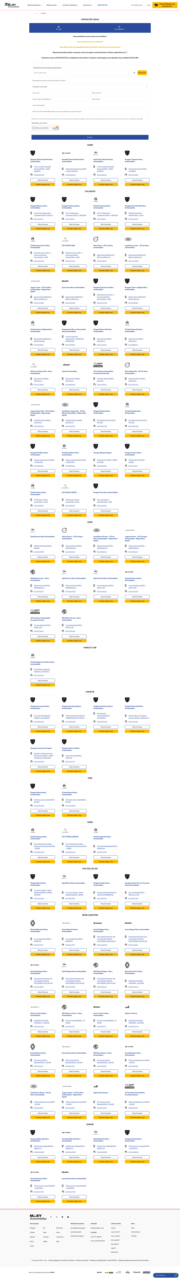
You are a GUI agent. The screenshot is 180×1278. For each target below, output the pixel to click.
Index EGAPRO (112, 1260)
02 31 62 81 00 (39, 506)
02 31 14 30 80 (39, 384)
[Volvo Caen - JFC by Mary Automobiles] (96, 239)
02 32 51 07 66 (70, 631)
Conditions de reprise (77, 1236)
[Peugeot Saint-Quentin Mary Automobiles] (33, 153)
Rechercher (142, 73)
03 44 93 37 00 (39, 806)
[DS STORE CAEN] (66, 239)
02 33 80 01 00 (39, 852)
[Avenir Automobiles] (68, 365)
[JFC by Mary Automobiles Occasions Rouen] (130, 1086)
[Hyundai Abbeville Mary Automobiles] (67, 1133)
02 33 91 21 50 (133, 722)
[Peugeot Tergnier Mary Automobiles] (128, 153)
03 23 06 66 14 (102, 175)
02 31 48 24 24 (102, 384)
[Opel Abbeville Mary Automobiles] (96, 1133)
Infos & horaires (43, 180)
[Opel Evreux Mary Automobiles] (65, 572)
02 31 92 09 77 (38, 219)
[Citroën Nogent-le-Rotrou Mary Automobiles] (33, 656)
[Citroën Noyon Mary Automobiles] (65, 786)
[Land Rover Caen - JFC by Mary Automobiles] (129, 239)
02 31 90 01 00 (102, 426)
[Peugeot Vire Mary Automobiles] (96, 486)
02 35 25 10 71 (70, 1026)
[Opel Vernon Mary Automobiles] (96, 572)
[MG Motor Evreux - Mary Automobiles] (33, 572)
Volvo (58, 1232)
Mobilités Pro (102, 5)
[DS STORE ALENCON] (66, 830)
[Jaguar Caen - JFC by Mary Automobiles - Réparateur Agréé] (36, 281)
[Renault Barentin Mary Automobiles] (33, 923)
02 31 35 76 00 (102, 261)
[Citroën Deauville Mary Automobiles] (128, 323)
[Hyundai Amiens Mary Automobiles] (35, 1172)
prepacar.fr (114, 1252)
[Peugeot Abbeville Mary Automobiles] (33, 1133)
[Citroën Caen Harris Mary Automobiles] (33, 239)
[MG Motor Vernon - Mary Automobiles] (65, 612)
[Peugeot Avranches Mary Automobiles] (33, 700)
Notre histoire (135, 1232)
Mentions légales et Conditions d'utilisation (61, 1260)
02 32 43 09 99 (39, 552)
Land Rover (60, 1237)
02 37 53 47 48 (39, 675)
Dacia (32, 1241)
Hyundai (45, 1237)
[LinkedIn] (62, 1217)
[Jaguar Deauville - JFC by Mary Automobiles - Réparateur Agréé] (36, 405)
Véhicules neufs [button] (51, 5)
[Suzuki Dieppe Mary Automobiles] (98, 923)
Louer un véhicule (96, 1237)
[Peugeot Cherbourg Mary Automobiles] (65, 700)
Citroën (32, 1232)
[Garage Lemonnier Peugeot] (33, 742)
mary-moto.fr (115, 1232)
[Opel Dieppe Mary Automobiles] (65, 965)
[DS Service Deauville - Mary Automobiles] (34, 365)
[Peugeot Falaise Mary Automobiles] (96, 405)
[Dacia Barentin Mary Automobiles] (68, 923)
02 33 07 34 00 (102, 722)
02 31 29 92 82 (38, 345)
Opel (44, 1232)
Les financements (75, 1232)
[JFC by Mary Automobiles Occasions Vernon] (36, 612)
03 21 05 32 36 (102, 898)
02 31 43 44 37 (70, 261)
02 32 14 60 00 (102, 945)
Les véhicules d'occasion (77, 1228)
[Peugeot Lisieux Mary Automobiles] (128, 446)
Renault (32, 1237)
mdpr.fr (113, 1248)
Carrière (133, 1236)
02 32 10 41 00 (102, 1108)
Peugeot (32, 1228)
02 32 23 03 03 (70, 591)
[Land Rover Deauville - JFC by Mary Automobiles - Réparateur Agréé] (66, 405)
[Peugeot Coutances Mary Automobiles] (96, 700)
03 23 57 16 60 (133, 175)
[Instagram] (56, 1217)
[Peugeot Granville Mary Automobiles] (128, 700)
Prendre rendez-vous (43, 184)
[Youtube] (68, 1217)
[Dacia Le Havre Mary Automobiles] (36, 1007)
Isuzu (57, 1241)
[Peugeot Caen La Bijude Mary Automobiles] (128, 281)
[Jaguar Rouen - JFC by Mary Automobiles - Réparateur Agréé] (68, 1086)
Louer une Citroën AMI (98, 1241)
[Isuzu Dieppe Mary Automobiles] (129, 923)
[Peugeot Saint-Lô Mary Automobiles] (65, 742)
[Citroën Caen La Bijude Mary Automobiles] (33, 323)
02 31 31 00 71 (133, 466)
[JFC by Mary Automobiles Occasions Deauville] (99, 365)
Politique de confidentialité (98, 1260)
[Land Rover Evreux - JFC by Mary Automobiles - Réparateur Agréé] (97, 530)
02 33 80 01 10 (70, 852)
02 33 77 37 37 (70, 762)
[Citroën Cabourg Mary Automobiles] (96, 199)
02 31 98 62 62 (38, 466)
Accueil (36, 13)
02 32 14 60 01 (39, 987)
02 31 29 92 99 (133, 219)
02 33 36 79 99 (102, 852)
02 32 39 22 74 (70, 552)
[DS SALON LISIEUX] (66, 486)
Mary (133, 1228)
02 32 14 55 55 (133, 945)
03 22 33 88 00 (133, 1152)
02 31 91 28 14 (69, 219)
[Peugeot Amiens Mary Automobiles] (128, 1133)
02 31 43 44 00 (39, 261)
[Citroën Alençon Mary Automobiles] (33, 830)
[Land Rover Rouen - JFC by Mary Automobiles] (34, 1086)
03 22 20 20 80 (39, 1152)
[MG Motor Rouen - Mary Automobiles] (96, 1047)
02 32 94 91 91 (38, 945)
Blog (148, 5)
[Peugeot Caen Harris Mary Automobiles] (96, 281)
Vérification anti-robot (39, 123)
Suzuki (32, 1246)
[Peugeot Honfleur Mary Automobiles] (33, 446)
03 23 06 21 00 (39, 175)
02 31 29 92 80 (133, 303)
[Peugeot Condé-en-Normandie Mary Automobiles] (65, 323)
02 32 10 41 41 (38, 1066)
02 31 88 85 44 (133, 345)
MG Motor (59, 1228)
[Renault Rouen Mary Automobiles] (33, 1047)
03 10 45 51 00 (133, 898)
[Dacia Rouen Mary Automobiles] (68, 1047)
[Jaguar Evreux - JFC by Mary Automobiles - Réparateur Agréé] (130, 530)
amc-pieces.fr (115, 1240)
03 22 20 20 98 (70, 1152)
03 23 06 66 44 (70, 175)
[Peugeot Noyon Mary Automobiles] (33, 786)
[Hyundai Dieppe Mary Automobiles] (35, 965)
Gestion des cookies (82, 1260)
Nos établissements (137, 5)
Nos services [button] (87, 5)
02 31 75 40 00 (133, 261)
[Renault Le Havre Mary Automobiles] (128, 965)
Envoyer (90, 137)
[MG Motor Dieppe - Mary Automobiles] (96, 965)
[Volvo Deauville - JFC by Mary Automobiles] (128, 365)
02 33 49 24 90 (39, 762)
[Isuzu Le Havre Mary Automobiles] (97, 1007)
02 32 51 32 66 (101, 591)
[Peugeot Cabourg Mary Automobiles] (65, 199)
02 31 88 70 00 (70, 384)
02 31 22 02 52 (102, 466)
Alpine (45, 1241)
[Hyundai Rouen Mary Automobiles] (130, 1047)
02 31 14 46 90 (101, 345)
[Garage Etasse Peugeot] (96, 446)
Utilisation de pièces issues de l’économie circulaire (133, 1260)
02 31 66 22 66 (101, 506)
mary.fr (113, 1228)
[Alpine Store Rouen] (96, 1086)
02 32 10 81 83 (101, 1066)
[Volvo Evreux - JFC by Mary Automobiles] (65, 530)
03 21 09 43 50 (39, 898)
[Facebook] (51, 1217)
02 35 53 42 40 (133, 1026)
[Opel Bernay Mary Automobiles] (33, 530)
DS (44, 1228)
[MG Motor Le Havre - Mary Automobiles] (65, 1007)
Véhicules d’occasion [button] (33, 5)
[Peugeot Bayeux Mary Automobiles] (33, 199)
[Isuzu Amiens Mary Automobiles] (66, 1172)
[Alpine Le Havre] (128, 1007)
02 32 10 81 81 (38, 1108)
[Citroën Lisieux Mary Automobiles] (33, 486)
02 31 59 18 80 (70, 345)
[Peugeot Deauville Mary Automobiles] (96, 323)
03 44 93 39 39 (70, 806)
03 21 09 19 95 (70, 898)
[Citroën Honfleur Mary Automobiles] (65, 446)
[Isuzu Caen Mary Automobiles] (66, 281)
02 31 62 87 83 (70, 506)
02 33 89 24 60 (39, 722)
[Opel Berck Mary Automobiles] (65, 877)
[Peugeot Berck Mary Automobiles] (33, 877)
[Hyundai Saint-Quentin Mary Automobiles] (67, 153)
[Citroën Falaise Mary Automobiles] (128, 405)
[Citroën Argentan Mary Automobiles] (96, 830)
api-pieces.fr (115, 1244)
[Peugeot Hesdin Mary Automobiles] (96, 877)
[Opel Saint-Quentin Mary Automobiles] (96, 153)
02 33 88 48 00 (70, 722)
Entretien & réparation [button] (70, 5)
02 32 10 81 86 (133, 1066)
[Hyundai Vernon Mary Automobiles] (130, 572)
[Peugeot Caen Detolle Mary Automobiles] (128, 199)
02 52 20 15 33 (61, 58)
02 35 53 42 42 (133, 987)
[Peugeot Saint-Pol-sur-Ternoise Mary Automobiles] (128, 877)
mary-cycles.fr (115, 1236)
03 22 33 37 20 (39, 1192)
